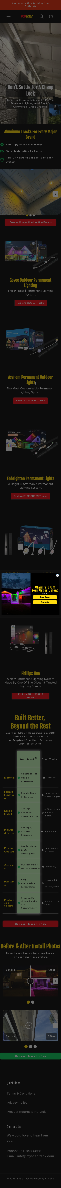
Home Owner (45, 597)
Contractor (45, 602)
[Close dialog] (57, 575)
